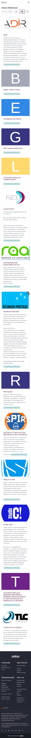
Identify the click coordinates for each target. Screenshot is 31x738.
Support (3, 683)
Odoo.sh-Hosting (6, 680)
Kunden (19, 695)
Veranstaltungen (22, 689)
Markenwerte (21, 682)
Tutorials (3, 665)
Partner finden (5, 697)
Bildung (3, 691)
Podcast (19, 691)
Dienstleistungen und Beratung (11, 64)
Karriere (19, 686)
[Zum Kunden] (15, 23)
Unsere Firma (20, 680)
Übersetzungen (21, 672)
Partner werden (5, 699)
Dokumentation (5, 667)
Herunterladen (21, 665)
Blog (18, 693)
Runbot (19, 670)
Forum (3, 669)
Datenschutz (20, 700)
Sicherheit (20, 701)
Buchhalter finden (6, 694)
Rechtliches (20, 698)
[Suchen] (10, 12)
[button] (28, 2)
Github (19, 668)
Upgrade (3, 685)
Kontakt (19, 684)
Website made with (13, 735)
